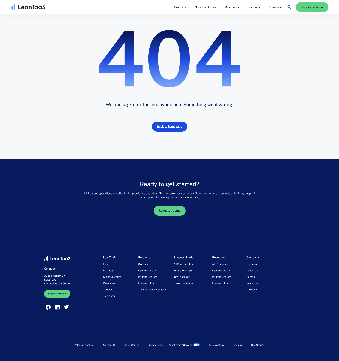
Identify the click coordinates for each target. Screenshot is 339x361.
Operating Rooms (148, 270)
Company (254, 7)
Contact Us (109, 344)
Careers (250, 276)
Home (106, 264)
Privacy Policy (155, 344)
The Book (251, 289)
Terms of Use (216, 344)
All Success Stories (184, 264)
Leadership (252, 270)
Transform (275, 7)
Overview (143, 264)
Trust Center (132, 344)
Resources (232, 7)
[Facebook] (48, 307)
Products (180, 7)
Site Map (237, 344)
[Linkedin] (57, 307)
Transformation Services (152, 289)
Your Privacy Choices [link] (180, 344)
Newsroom (252, 283)
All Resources (220, 264)
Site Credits (257, 344)
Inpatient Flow (146, 283)
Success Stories (205, 7)
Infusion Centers (147, 276)
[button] (289, 7)
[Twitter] (66, 307)
